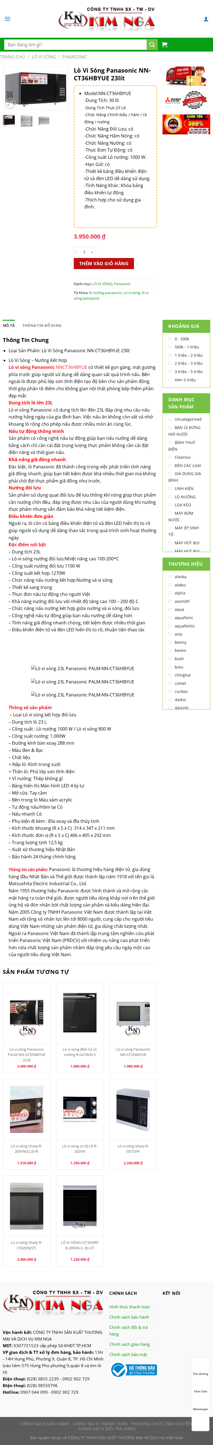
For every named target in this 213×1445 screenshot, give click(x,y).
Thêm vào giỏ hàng (103, 264)
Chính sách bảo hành (129, 1317)
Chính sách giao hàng (129, 1344)
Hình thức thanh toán (129, 1306)
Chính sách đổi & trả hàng (128, 1330)
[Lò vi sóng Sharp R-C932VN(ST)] (27, 1206)
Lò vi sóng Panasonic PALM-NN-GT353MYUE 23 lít (26, 1054)
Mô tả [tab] (9, 325)
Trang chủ (12, 57)
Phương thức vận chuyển (161, 1423)
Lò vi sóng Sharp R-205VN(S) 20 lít (26, 1148)
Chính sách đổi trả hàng (107, 1428)
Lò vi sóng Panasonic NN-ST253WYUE (133, 1052)
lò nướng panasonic (105, 292)
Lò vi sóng (131, 292)
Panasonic (74, 57)
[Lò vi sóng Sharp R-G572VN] (133, 1109)
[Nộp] (152, 44)
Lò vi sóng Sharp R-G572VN (133, 1148)
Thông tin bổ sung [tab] (41, 325)
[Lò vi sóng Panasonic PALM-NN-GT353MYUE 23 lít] (27, 1013)
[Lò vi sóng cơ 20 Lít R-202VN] (80, 1109)
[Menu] (7, 18)
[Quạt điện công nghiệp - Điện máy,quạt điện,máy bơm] (106, 19)
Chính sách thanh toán (100, 1423)
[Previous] (11, 89)
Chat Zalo (200, 1391)
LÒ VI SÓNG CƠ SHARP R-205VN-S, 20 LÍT (80, 1245)
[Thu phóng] (10, 103)
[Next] (60, 89)
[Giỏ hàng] (164, 45)
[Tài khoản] (206, 19)
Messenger (200, 1409)
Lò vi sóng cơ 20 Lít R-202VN (79, 1148)
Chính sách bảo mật (128, 1354)
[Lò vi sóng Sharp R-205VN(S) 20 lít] (27, 1109)
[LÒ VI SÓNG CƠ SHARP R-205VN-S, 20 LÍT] (80, 1206)
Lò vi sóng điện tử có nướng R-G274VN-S (80, 1052)
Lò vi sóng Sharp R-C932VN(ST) (26, 1245)
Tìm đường (200, 1374)
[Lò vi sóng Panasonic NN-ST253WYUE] (133, 1013)
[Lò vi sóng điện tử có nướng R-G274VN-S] (80, 1013)
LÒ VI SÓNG (44, 57)
